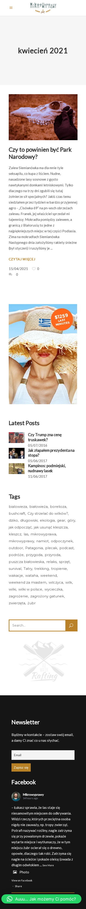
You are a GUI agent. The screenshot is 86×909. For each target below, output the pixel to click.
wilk (68, 582)
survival (15, 568)
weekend (48, 575)
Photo (24, 872)
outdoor (16, 548)
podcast (66, 548)
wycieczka (53, 589)
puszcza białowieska (26, 562)
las (26, 534)
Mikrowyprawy (33, 794)
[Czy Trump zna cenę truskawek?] (17, 437)
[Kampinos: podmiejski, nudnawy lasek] (17, 468)
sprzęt (64, 562)
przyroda (52, 555)
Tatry (28, 568)
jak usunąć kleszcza (51, 527)
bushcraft (17, 513)
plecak (51, 548)
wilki (12, 589)
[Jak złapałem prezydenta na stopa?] (17, 453)
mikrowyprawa (43, 534)
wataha (31, 575)
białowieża (38, 506)
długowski (29, 520)
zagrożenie (18, 596)
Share (18, 886)
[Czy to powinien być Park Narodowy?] (43, 117)
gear (61, 520)
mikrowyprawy (21, 541)
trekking (41, 568)
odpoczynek (62, 541)
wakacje (16, 575)
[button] (41, 898)
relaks (51, 562)
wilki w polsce (30, 589)
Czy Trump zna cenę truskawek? (45, 437)
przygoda (34, 555)
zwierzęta (17, 603)
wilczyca (56, 582)
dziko (13, 520)
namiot (42, 541)
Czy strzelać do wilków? (48, 513)
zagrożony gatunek (47, 596)
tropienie (59, 568)
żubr (32, 603)
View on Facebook (21, 880)
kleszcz (15, 534)
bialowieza (18, 506)
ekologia (47, 520)
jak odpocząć (20, 527)
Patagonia (34, 548)
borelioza (58, 506)
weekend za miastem (27, 582)
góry (71, 520)
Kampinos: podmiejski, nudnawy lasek (47, 468)
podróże (16, 555)
